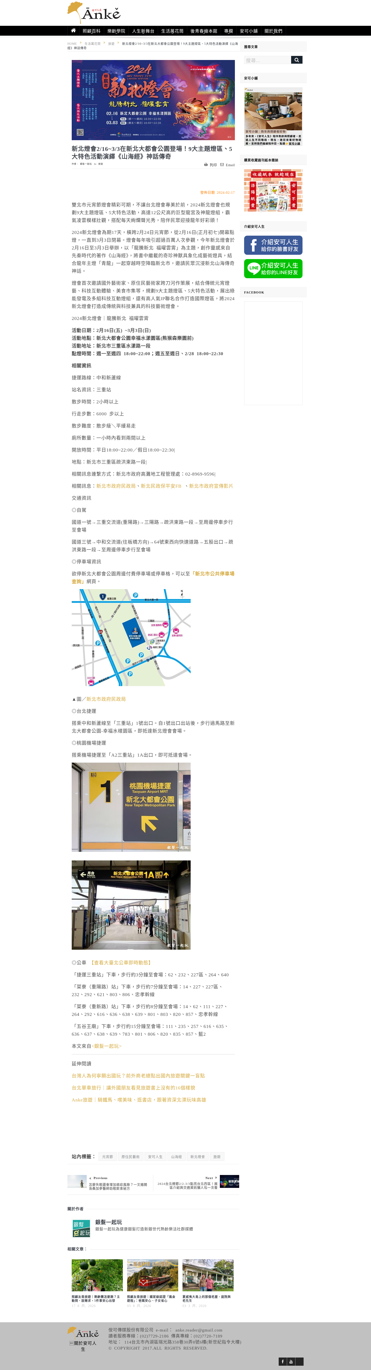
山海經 (176, 1156)
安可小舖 (249, 31)
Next (209, 1177)
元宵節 (107, 1156)
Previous (101, 1177)
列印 (213, 164)
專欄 (228, 31)
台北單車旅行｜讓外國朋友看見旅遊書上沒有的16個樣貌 (133, 1087)
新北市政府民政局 (116, 485)
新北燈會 (197, 1156)
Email (230, 164)
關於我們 (274, 31)
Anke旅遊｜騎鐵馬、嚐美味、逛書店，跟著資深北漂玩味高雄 (139, 1099)
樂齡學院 (116, 31)
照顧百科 (92, 31)
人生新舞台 (143, 31)
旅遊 (100, 164)
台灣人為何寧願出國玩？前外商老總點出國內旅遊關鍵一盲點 (138, 1075)
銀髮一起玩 (86, 164)
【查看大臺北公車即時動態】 (121, 962)
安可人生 (155, 1156)
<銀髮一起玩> (106, 1045)
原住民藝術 (131, 1156)
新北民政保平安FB (161, 485)
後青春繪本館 (203, 31)
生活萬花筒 (172, 31)
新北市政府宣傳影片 (211, 485)
